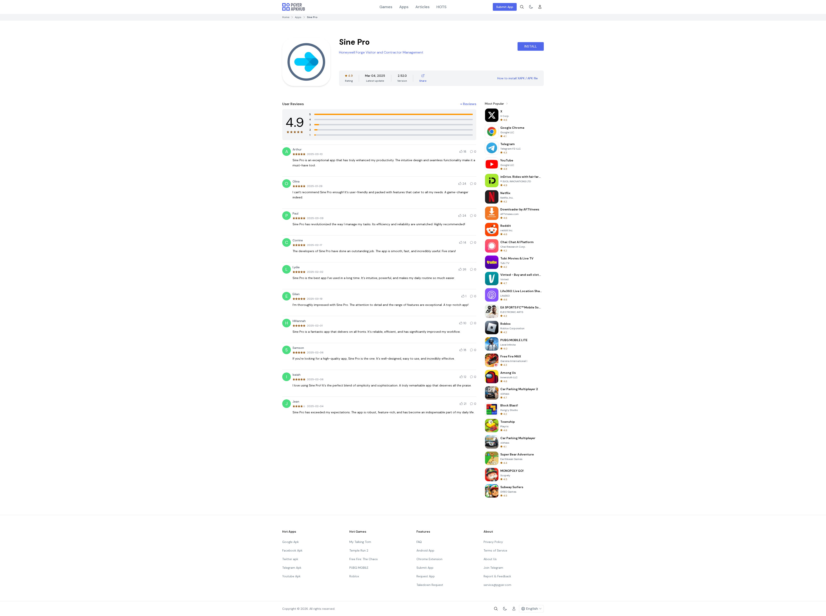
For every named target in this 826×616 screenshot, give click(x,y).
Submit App (504, 7)
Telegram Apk (291, 568)
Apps (403, 6)
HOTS (441, 6)
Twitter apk (290, 559)
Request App (425, 576)
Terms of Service (495, 550)
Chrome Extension (429, 559)
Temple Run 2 (358, 550)
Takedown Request (429, 585)
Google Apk (290, 542)
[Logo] (293, 7)
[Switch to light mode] (531, 7)
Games (385, 6)
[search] (522, 7)
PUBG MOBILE (358, 568)
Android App (425, 550)
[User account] (540, 7)
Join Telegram (493, 568)
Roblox (354, 576)
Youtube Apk (291, 576)
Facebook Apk (292, 550)
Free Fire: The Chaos (363, 559)
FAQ (419, 542)
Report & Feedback (497, 576)
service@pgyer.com (497, 585)
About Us (490, 559)
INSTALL (530, 46)
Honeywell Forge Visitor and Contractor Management (381, 52)
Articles (422, 6)
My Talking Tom (360, 542)
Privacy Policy (493, 542)
